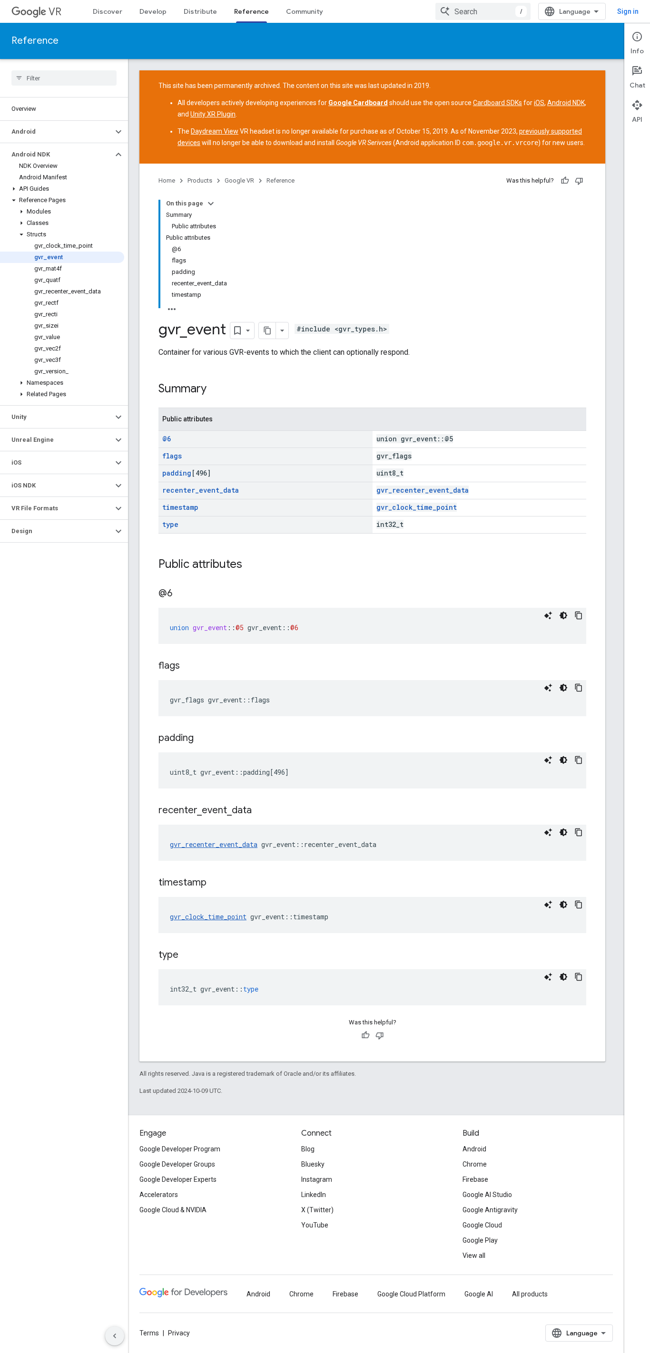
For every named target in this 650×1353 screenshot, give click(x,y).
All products (530, 1294)
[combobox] (483, 11)
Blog (308, 1149)
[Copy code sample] (578, 615)
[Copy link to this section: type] (187, 955)
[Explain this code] (548, 615)
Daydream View (214, 131)
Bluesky (313, 1164)
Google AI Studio (487, 1194)
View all (474, 1255)
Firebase (475, 1179)
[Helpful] (565, 181)
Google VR (239, 180)
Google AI (478, 1294)
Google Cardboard (358, 103)
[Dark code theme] (563, 615)
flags (172, 455)
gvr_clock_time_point (416, 507)
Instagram (316, 1179)
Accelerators (158, 1194)
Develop (153, 11)
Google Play (480, 1240)
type (170, 524)
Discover (107, 11)
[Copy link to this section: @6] (181, 594)
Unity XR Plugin (213, 114)
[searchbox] (64, 78)
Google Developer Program (179, 1149)
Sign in (628, 11)
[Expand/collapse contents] (211, 203)
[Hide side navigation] (114, 1335)
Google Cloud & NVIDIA (173, 1210)
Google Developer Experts (178, 1179)
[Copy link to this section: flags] (189, 666)
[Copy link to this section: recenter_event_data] (261, 811)
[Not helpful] (579, 181)
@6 (166, 438)
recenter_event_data (200, 490)
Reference (251, 11)
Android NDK (566, 103)
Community (304, 11)
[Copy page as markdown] (267, 330)
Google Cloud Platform (411, 1294)
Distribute (200, 11)
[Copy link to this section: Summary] (216, 389)
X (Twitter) (317, 1210)
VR (55, 11)
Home (166, 180)
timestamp (180, 507)
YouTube (314, 1225)
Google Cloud (482, 1225)
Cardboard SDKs (497, 103)
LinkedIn (313, 1194)
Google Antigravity (490, 1210)
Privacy (179, 1333)
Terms (149, 1333)
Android (474, 1149)
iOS (539, 103)
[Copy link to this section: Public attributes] (251, 565)
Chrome (475, 1164)
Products (199, 180)
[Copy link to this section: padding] (203, 738)
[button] (56, 131)
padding (176, 472)
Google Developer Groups (177, 1164)
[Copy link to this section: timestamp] (216, 883)
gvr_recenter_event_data (422, 490)
